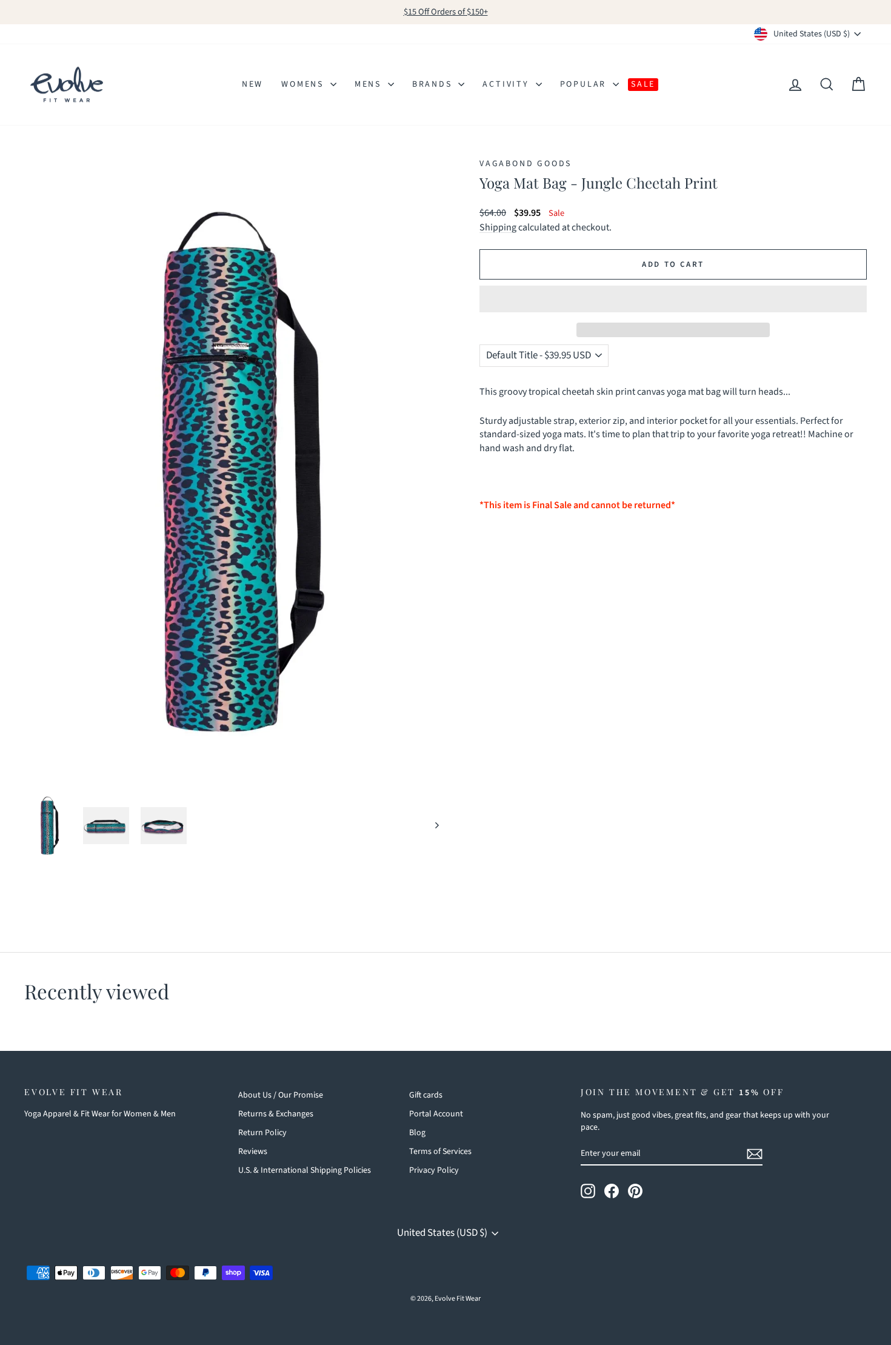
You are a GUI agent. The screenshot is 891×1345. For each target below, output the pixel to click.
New (252, 84)
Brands (434, 84)
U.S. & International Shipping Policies (304, 1170)
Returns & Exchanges (275, 1114)
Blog (417, 1133)
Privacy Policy (434, 1170)
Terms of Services (440, 1151)
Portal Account (436, 1114)
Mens (370, 84)
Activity (507, 84)
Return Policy (262, 1133)
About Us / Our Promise (280, 1095)
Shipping (497, 227)
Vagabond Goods (525, 164)
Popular (585, 84)
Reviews (252, 1151)
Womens (304, 84)
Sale (643, 84)
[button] (673, 299)
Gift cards (425, 1095)
